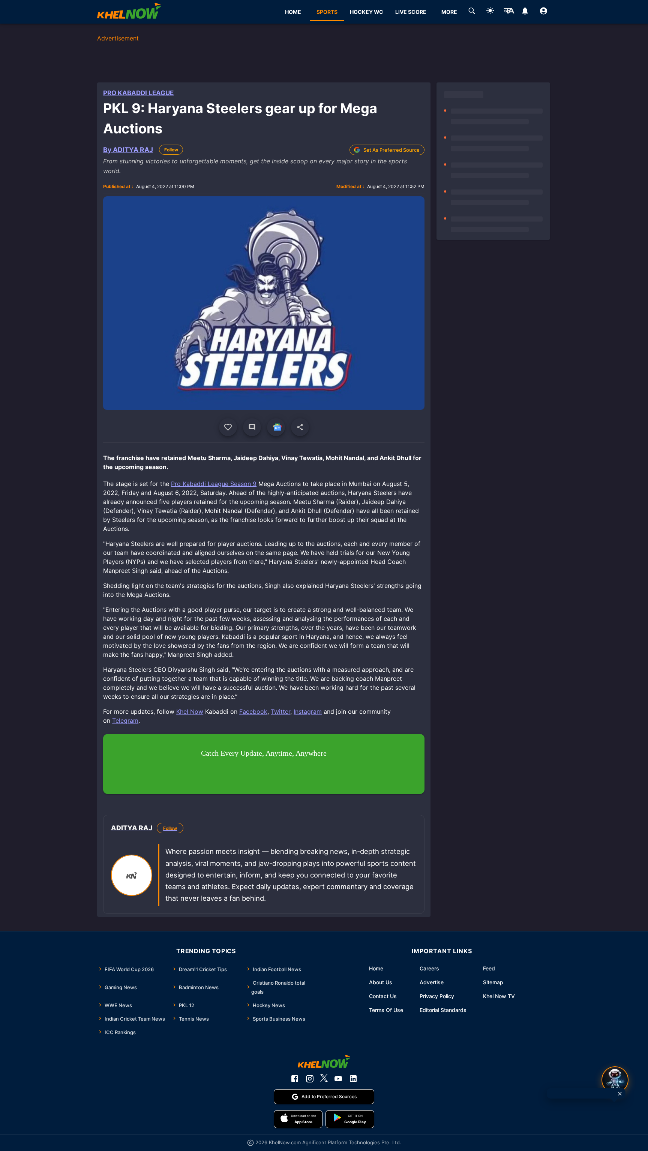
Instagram (308, 711)
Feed (489, 968)
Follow (171, 149)
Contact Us (383, 996)
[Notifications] (525, 12)
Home (376, 968)
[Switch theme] (490, 12)
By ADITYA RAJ (128, 150)
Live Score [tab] (410, 12)
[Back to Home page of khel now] (129, 11)
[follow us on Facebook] (294, 1078)
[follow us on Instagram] (309, 1078)
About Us (380, 982)
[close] (620, 1094)
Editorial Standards (443, 1010)
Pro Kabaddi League (138, 93)
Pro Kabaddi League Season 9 (213, 483)
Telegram (125, 720)
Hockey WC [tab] (366, 12)
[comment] (252, 427)
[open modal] (615, 1079)
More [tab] (449, 12)
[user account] (543, 12)
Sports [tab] (327, 12)
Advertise (432, 982)
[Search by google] (471, 12)
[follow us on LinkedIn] (353, 1078)
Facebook (253, 711)
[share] (300, 427)
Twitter (280, 711)
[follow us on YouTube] (338, 1078)
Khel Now (189, 711)
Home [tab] (293, 12)
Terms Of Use (386, 1010)
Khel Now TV (499, 996)
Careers (429, 968)
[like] (228, 427)
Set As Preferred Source (391, 150)
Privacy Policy (437, 996)
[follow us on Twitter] (324, 1078)
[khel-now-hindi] (509, 12)
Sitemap (493, 982)
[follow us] (276, 427)
